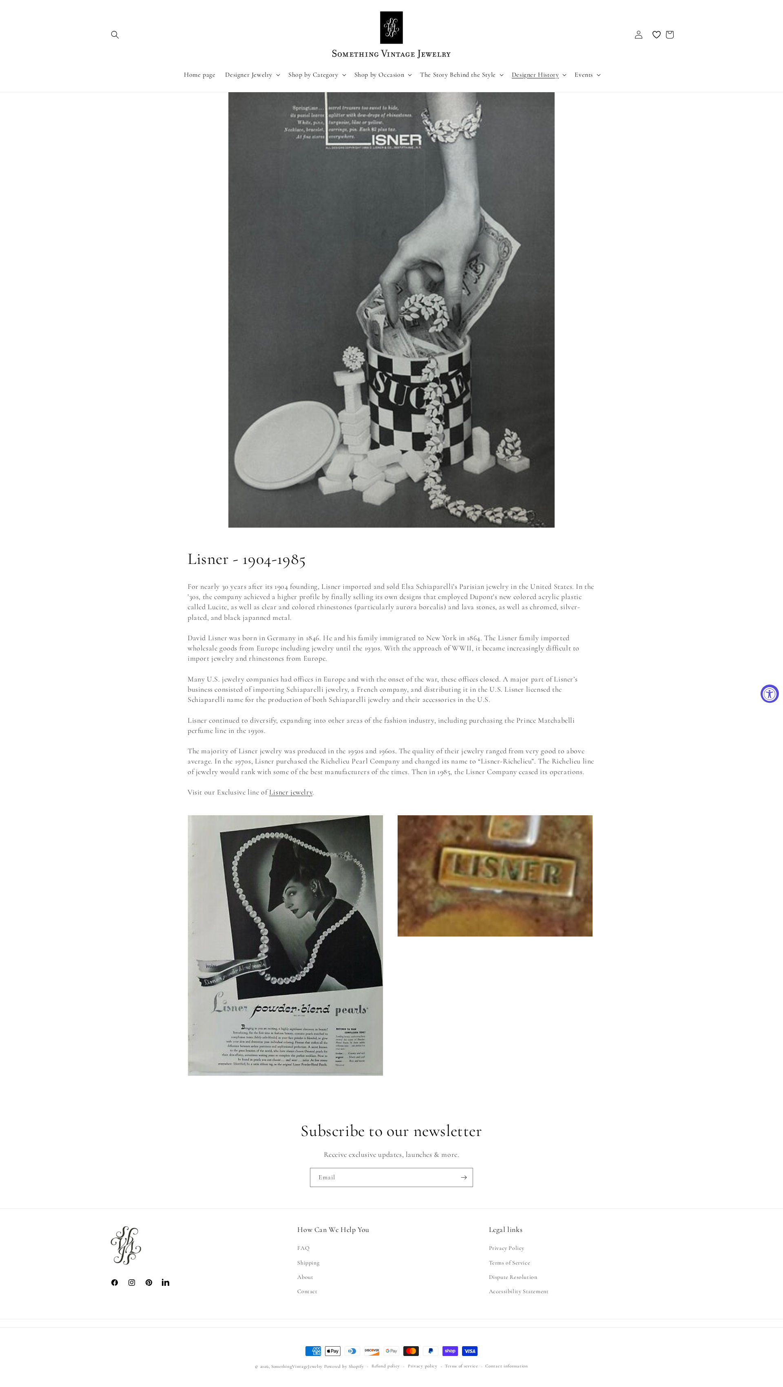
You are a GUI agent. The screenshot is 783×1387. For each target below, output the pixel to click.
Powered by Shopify (344, 1366)
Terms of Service (510, 1262)
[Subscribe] (464, 1177)
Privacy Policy (506, 1248)
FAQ (303, 1248)
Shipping (308, 1262)
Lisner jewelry (290, 792)
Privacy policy (423, 1366)
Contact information (506, 1366)
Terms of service (461, 1366)
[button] (115, 35)
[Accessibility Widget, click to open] (770, 693)
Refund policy (386, 1366)
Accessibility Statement (519, 1291)
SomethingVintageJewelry (297, 1366)
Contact (307, 1291)
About (305, 1277)
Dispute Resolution (513, 1277)
